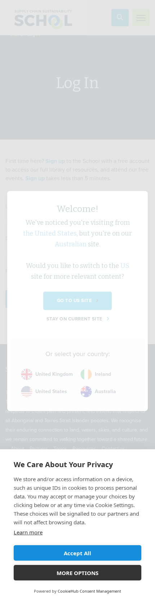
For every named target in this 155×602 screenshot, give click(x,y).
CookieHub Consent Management (89, 591)
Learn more (28, 532)
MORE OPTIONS (77, 572)
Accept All (77, 553)
